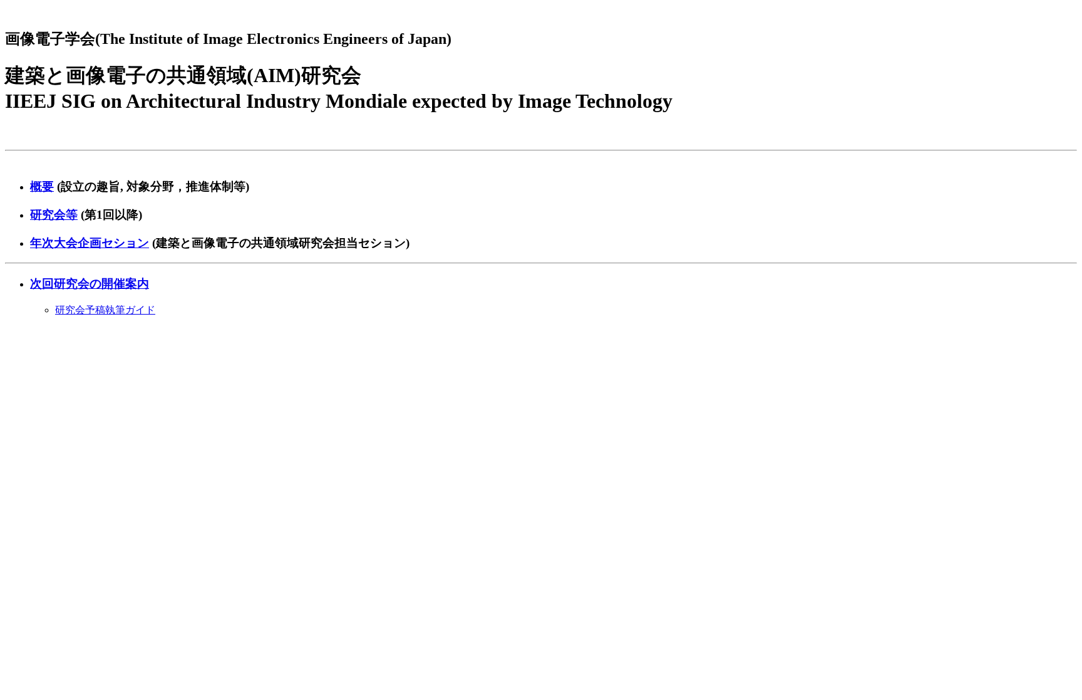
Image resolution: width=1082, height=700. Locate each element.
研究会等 (54, 214)
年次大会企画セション (89, 242)
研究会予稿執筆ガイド (105, 310)
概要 (42, 186)
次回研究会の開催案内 (89, 283)
